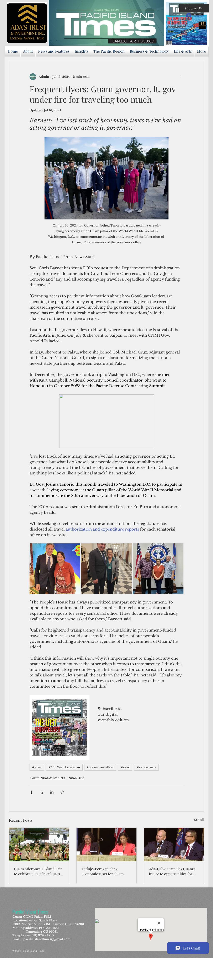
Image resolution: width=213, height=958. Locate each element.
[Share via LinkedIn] (52, 792)
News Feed (76, 778)
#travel (125, 767)
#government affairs (100, 767)
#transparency (146, 767)
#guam (37, 767)
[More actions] (180, 76)
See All (199, 820)
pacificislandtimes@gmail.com (47, 939)
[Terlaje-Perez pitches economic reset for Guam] (107, 844)
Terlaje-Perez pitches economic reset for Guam (103, 871)
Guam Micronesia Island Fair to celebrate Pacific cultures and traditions (38, 871)
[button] (194, 8)
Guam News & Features (47, 778)
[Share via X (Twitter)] (42, 792)
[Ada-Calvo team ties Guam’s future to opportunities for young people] (174, 844)
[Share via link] (62, 792)
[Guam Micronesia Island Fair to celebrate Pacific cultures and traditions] (39, 844)
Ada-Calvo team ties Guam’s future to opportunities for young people (172, 871)
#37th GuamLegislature (64, 767)
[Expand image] (55, 568)
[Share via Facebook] (31, 792)
